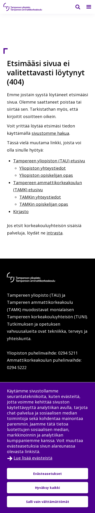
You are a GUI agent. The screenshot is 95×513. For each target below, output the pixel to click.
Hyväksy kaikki (47, 487)
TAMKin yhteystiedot (40, 197)
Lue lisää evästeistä (33, 458)
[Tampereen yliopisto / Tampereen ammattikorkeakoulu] (26, 6)
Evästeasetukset (47, 473)
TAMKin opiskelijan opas (43, 204)
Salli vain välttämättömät (47, 501)
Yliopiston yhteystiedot (42, 168)
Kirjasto (21, 211)
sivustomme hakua (50, 133)
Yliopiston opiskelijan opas (46, 175)
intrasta (54, 233)
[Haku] (74, 7)
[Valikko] (86, 7)
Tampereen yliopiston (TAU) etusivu (49, 160)
